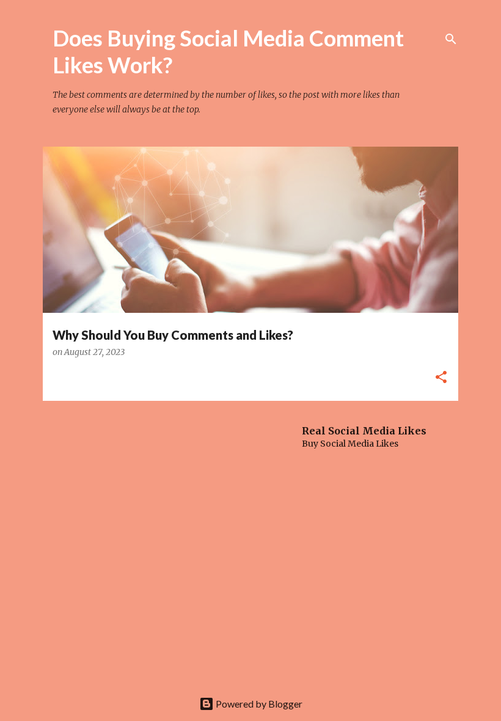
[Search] (451, 39)
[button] (441, 378)
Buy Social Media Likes (350, 443)
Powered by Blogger (258, 703)
